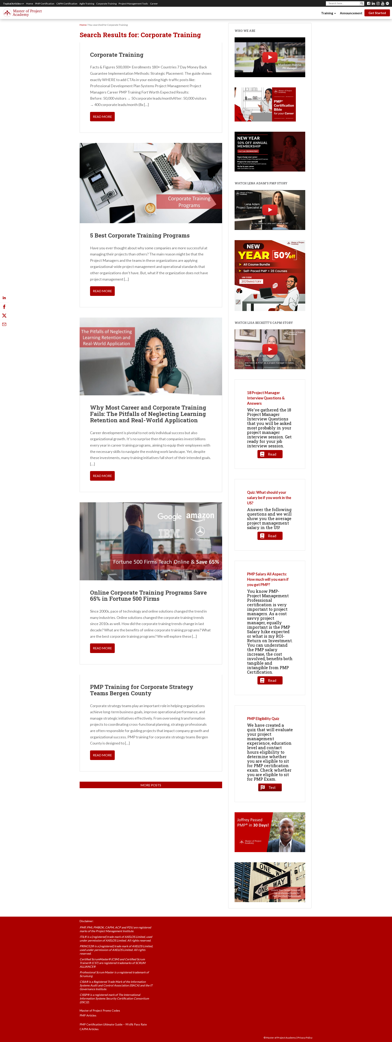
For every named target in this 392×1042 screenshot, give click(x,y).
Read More (102, 116)
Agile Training (86, 3)
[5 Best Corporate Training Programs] (151, 183)
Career (154, 3)
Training (327, 13)
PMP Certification (44, 3)
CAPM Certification (66, 3)
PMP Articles (88, 1015)
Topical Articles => (13, 3)
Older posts (150, 785)
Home (29, 3)
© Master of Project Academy (280, 1037)
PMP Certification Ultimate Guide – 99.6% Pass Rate (113, 1024)
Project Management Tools (133, 3)
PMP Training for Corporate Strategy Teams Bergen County (141, 690)
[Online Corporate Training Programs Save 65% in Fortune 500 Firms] (151, 541)
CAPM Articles (89, 1029)
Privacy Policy (304, 1037)
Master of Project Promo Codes (100, 1010)
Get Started (377, 13)
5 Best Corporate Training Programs (140, 235)
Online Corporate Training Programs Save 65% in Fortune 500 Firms (148, 596)
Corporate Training (106, 3)
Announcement (351, 13)
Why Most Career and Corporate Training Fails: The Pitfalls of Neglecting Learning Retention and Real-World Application (148, 414)
